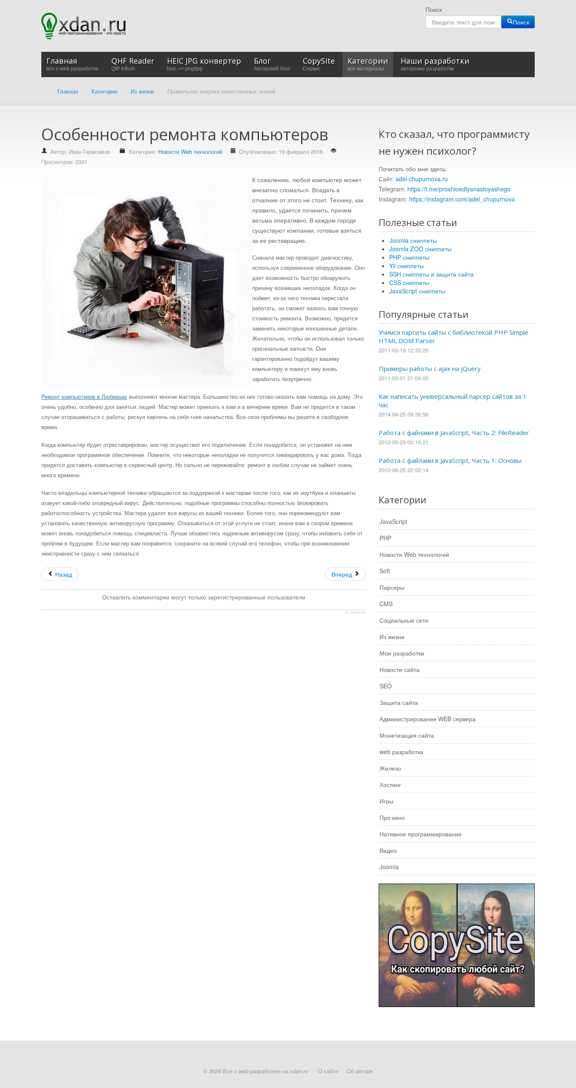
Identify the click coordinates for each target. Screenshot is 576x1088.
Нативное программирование (421, 834)
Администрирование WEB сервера (428, 719)
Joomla (389, 866)
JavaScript (393, 521)
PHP (385, 538)
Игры (386, 801)
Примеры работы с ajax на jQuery (430, 368)
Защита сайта (399, 702)
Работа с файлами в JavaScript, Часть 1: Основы (450, 460)
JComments (355, 612)
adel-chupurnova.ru (422, 179)
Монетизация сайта (407, 735)
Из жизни (392, 636)
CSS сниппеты (409, 282)
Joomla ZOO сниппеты (420, 248)
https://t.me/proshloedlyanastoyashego (459, 189)
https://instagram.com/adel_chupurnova (462, 199)
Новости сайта (400, 669)
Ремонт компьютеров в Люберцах (84, 397)
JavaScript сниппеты (417, 291)
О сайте (328, 1071)
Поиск (433, 9)
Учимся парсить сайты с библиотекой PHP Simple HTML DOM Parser (453, 336)
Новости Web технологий (190, 152)
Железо (390, 768)
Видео (388, 850)
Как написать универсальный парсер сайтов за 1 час (453, 400)
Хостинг (390, 784)
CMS (386, 603)
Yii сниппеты (406, 265)
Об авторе (360, 1071)
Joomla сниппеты (413, 240)
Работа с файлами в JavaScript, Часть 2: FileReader (454, 432)
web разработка (401, 751)
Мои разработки (402, 653)
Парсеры (392, 587)
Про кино (392, 817)
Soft (385, 571)
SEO (386, 686)
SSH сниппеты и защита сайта (431, 274)
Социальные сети (404, 620)
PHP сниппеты (409, 257)
